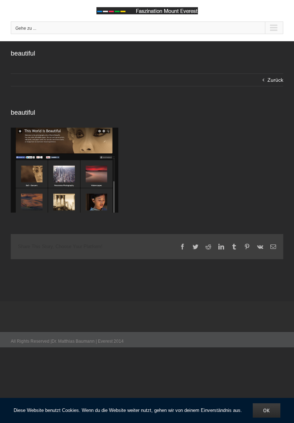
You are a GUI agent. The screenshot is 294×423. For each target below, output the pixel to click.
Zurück (275, 80)
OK (266, 410)
